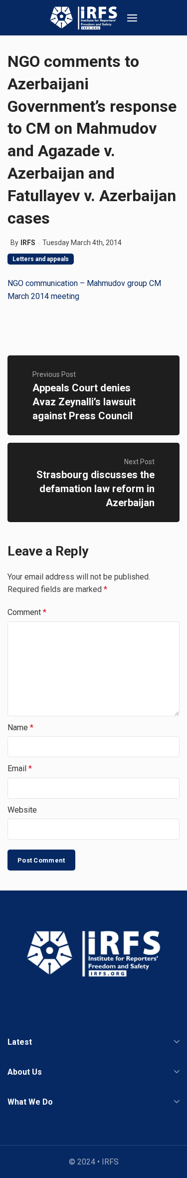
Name (20, 727)
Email (19, 768)
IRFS (27, 243)
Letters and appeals (40, 259)
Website (22, 810)
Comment (26, 612)
